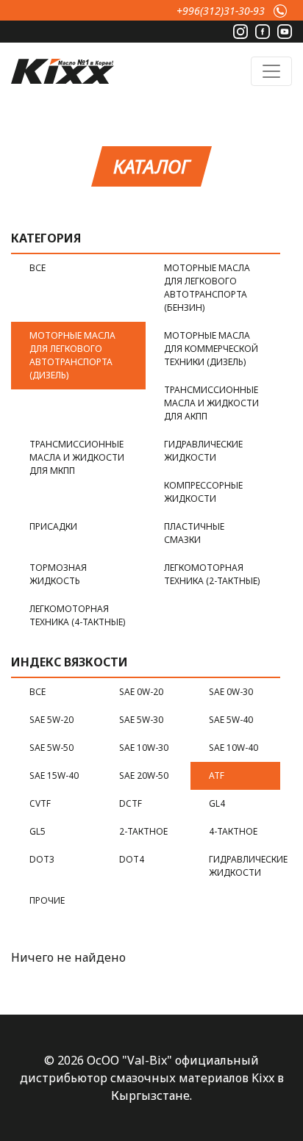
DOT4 (131, 859)
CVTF (40, 803)
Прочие (47, 900)
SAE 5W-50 (51, 747)
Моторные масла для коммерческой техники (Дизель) (211, 348)
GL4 (217, 803)
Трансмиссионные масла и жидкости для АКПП (211, 403)
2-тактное (143, 831)
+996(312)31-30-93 (221, 11)
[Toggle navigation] (271, 71)
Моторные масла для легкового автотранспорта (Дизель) (72, 355)
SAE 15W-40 (54, 775)
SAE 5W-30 (141, 719)
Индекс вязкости (69, 662)
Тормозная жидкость (58, 574)
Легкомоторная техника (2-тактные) (212, 574)
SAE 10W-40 (233, 747)
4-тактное (233, 831)
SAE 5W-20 (51, 719)
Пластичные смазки (194, 533)
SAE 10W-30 (143, 747)
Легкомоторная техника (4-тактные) (77, 615)
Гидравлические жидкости (203, 451)
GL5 (37, 831)
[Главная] (62, 69)
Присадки (53, 526)
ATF (216, 775)
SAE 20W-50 (143, 775)
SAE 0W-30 (231, 691)
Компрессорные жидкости (203, 492)
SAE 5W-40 (231, 719)
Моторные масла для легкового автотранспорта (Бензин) (207, 288)
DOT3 (41, 859)
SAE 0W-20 (141, 691)
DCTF (130, 803)
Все (37, 268)
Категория (46, 238)
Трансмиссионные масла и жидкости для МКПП (76, 457)
